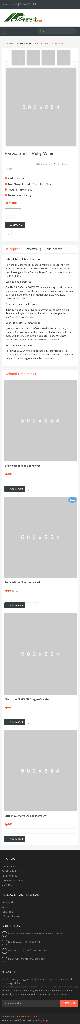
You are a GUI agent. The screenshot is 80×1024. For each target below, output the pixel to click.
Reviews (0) (33, 249)
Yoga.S (46, 1020)
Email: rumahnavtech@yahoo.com (26, 958)
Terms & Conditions (12, 880)
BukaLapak (8, 902)
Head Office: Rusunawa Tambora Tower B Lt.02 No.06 (37, 933)
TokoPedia (7, 911)
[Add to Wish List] (29, 489)
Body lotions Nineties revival (22, 465)
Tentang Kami (9, 866)
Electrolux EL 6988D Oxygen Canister (27, 699)
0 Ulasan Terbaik (44, 164)
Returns (6, 907)
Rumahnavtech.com (27, 1016)
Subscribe (69, 1003)
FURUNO (21, 178)
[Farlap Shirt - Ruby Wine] (18, 58)
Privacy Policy (9, 875)
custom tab (54, 249)
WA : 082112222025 (19, 950)
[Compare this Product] (36, 489)
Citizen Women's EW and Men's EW (25, 816)
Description (12, 249)
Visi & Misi (7, 885)
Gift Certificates (10, 916)
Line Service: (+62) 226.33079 (24, 942)
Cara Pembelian (10, 871)
